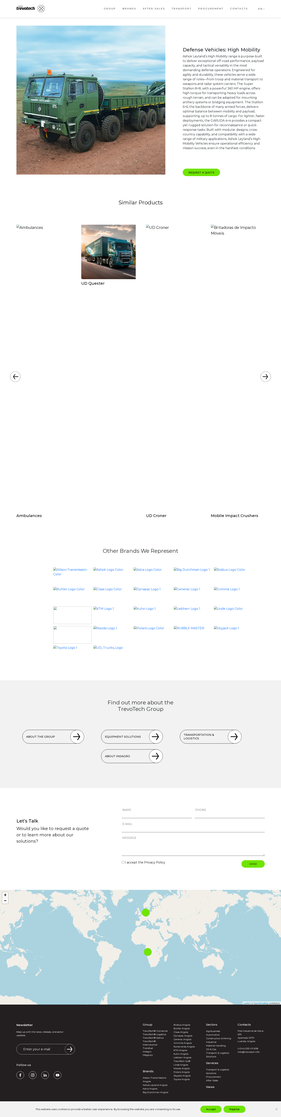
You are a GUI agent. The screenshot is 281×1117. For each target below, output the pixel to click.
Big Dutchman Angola (155, 1092)
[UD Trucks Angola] (112, 654)
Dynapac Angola (183, 1035)
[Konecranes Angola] (72, 615)
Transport (182, 8)
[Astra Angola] (153, 576)
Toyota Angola (182, 1079)
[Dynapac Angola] (153, 596)
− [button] (5, 900)
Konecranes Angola (184, 1046)
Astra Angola (150, 1088)
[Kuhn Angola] (153, 615)
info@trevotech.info (249, 1051)
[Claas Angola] (112, 596)
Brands (129, 8)
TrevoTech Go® (182, 1061)
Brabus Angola (182, 1024)
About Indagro (117, 756)
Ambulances (29, 515)
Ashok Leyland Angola (155, 1085)
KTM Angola (180, 1050)
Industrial (211, 1042)
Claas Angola (181, 1032)
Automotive (212, 1034)
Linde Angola (181, 1064)
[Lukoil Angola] (72, 635)
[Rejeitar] (276, 1109)
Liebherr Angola (182, 1057)
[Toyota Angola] (72, 654)
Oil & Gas (211, 1049)
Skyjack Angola (182, 1075)
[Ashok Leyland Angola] (112, 576)
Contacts (239, 8)
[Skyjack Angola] (233, 635)
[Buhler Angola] (72, 596)
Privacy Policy (154, 862)
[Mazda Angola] (112, 635)
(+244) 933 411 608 (248, 1048)
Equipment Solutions (123, 736)
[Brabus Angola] (233, 576)
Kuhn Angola (181, 1053)
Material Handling (216, 1045)
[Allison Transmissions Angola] (72, 576)
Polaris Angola (182, 1072)
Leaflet (247, 1003)
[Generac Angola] (193, 596)
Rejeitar (234, 1109)
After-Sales (154, 8)
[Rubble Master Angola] (193, 635)
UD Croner (156, 515)
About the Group (40, 736)
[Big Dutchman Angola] (193, 576)
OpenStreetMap (261, 1003)
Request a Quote (201, 172)
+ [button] (5, 895)
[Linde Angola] (233, 615)
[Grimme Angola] (233, 596)
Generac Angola (182, 1039)
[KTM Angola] (112, 615)
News (210, 1087)
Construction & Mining (218, 1038)
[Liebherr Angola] (193, 615)
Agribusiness (213, 1031)
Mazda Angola (182, 1068)
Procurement (210, 8)
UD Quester (93, 283)
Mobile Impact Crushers (234, 515)
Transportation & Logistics (199, 736)
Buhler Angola (182, 1028)
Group (110, 8)
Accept (211, 1109)
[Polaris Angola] (153, 635)
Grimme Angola (183, 1042)
